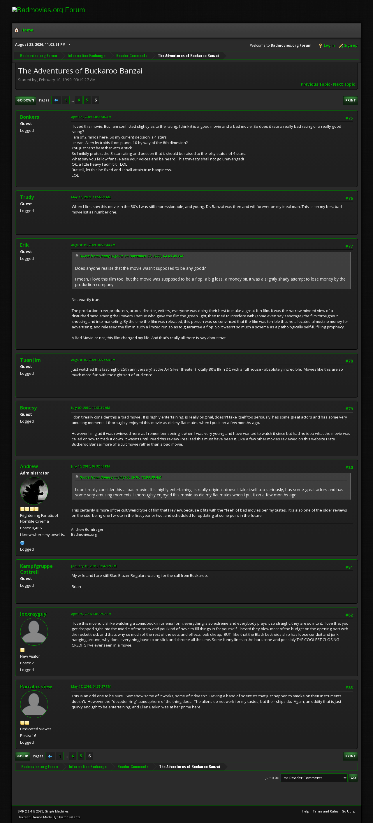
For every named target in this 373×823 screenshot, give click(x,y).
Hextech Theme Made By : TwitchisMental (49, 817)
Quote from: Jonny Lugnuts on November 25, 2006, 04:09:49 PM (131, 255)
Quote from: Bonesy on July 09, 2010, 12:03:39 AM (120, 477)
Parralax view (36, 686)
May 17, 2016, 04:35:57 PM (91, 686)
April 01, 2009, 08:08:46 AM (91, 117)
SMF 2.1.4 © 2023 (30, 811)
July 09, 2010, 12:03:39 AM (90, 407)
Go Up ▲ (349, 811)
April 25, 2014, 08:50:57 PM (91, 614)
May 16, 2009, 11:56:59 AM (91, 197)
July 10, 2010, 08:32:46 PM (90, 466)
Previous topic (315, 84)
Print (350, 100)
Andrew (29, 466)
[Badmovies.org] (22, 542)
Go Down (25, 100)
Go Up (22, 756)
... (73, 100)
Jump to (271, 777)
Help (305, 811)
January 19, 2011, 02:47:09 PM (94, 566)
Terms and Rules (325, 811)
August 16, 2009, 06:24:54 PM (93, 360)
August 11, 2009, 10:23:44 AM (93, 245)
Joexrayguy (33, 614)
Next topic (344, 84)
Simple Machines (57, 811)
